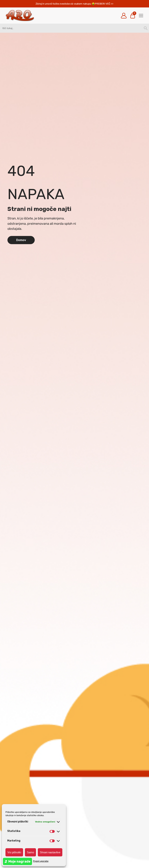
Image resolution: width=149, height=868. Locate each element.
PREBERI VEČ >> (104, 3)
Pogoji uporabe (41, 861)
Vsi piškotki (14, 852)
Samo (30, 852)
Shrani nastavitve (50, 852)
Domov (21, 240)
